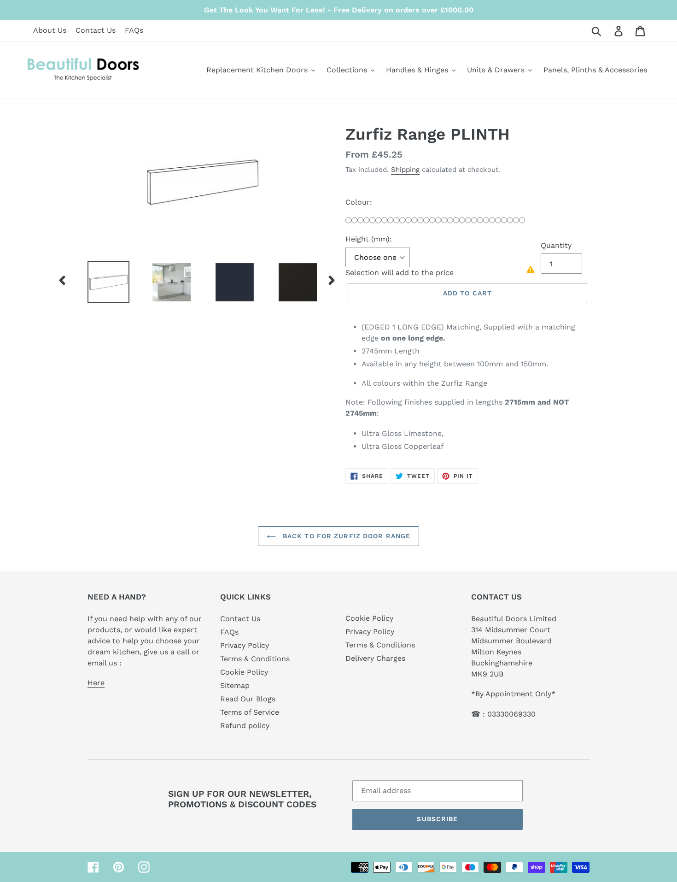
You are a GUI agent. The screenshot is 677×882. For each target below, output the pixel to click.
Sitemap (235, 685)
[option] (101, 282)
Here (96, 682)
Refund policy (244, 725)
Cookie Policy (244, 672)
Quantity (556, 245)
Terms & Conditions (255, 658)
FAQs (134, 30)
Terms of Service (249, 712)
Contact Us (96, 30)
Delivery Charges (375, 658)
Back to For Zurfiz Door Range (345, 536)
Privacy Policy (244, 645)
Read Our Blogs (247, 698)
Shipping (405, 169)
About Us (49, 30)
